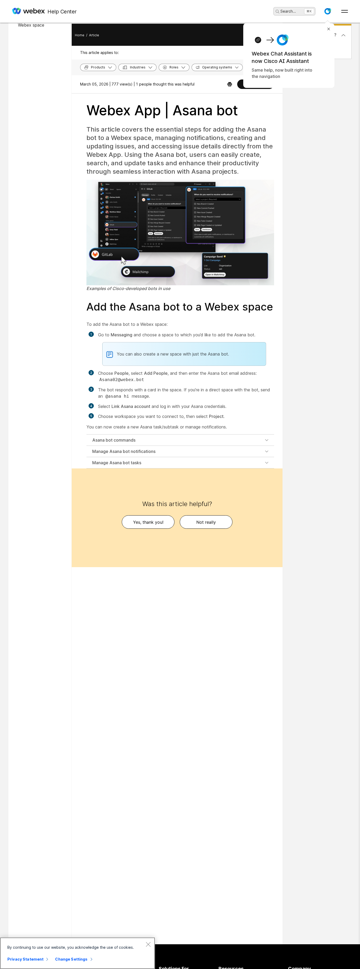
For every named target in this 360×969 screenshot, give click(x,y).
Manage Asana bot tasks (116, 462)
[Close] (148, 944)
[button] (327, 11)
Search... (288, 11)
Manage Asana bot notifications (123, 451)
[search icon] (277, 11)
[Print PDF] (229, 84)
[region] (77, 953)
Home (79, 35)
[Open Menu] (344, 11)
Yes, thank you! (148, 522)
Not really (206, 522)
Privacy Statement (25, 959)
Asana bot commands (113, 440)
